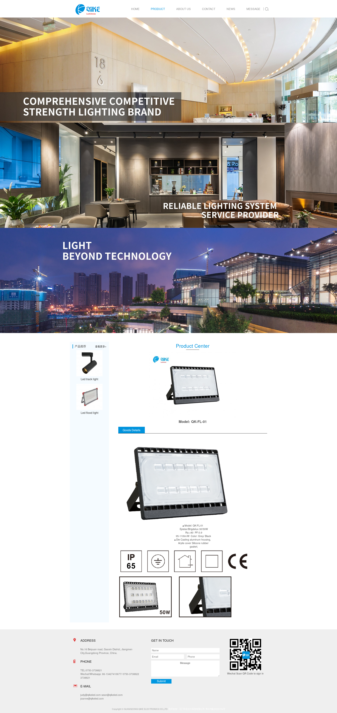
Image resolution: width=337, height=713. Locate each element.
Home (135, 9)
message (253, 9)
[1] (168, 280)
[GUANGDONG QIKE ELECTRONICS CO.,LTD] (87, 9)
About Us (183, 9)
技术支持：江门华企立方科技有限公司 (187, 708)
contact (208, 9)
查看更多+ (100, 346)
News (231, 9)
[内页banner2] (168, 175)
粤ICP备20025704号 (215, 708)
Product (158, 9)
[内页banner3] (168, 70)
